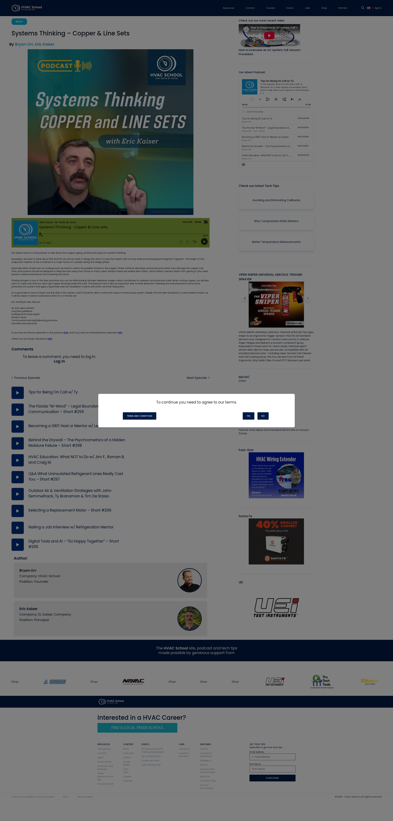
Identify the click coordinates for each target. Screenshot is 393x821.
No (263, 415)
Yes (248, 415)
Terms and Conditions (139, 415)
